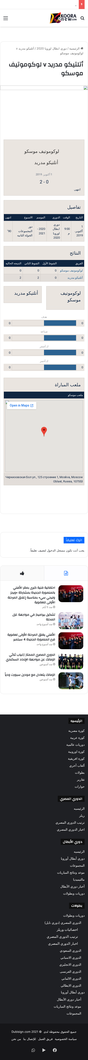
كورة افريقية (76, 758)
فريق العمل (45, 1039)
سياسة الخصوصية (66, 1039)
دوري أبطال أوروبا (73, 858)
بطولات (80, 772)
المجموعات (77, 865)
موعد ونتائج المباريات (71, 872)
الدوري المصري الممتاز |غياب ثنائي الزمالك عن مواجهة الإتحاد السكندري (30, 657)
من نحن (16, 1039)
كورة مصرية (76, 730)
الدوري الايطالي (71, 985)
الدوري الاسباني (70, 957)
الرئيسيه (79, 808)
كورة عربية (77, 737)
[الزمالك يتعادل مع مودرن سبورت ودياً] (70, 680)
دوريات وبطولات (74, 893)
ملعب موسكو (75, 395)
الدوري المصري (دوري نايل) (62, 922)
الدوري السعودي (70, 950)
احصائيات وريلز (67, 929)
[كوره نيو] (63, 17)
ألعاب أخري (77, 765)
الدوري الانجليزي (70, 964)
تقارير (81, 779)
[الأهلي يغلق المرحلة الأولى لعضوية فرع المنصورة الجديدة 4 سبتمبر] (70, 640)
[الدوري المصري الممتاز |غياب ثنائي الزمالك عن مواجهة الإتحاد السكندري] (70, 660)
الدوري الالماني (71, 978)
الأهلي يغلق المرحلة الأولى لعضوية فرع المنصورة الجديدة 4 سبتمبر (31, 637)
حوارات (80, 786)
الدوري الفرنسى (70, 971)
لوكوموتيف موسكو (71, 270)
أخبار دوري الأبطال (72, 886)
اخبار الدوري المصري (71, 829)
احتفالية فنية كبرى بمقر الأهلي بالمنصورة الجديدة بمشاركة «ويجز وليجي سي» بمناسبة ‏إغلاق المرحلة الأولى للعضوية (31, 595)
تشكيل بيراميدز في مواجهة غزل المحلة (33, 617)
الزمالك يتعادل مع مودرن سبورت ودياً (53, 4)
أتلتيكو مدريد (75, 277)
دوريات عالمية (75, 744)
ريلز (82, 815)
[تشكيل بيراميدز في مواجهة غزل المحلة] (70, 620)
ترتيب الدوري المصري (70, 822)
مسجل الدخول (56, 550)
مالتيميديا (79, 879)
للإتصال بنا (29, 1039)
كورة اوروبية (76, 751)
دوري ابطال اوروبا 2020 (52, 48)
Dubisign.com (21, 1031)
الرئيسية (75, 48)
